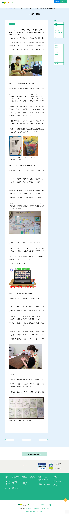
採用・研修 (57, 30)
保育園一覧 (37, 5)
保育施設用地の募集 (34, 454)
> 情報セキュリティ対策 (39, 496)
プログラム (14, 480)
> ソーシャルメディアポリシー (28, 496)
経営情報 (56, 23)
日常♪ (56, 27)
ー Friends (14, 486)
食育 (56, 34)
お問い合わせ (63, 1)
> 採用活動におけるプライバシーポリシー (52, 496)
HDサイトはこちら (46, 508)
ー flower (14, 484)
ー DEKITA (14, 483)
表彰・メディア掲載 (58, 32)
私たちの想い (19, 5)
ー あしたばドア (14, 482)
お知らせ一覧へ (26, 439)
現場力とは (16, 426)
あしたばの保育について (28, 5)
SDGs (56, 25)
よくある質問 (43, 5)
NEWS (14, 5)
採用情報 (57, 1)
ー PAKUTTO (14, 481)
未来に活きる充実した (15, 478)
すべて (56, 37)
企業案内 (49, 5)
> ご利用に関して (8, 496)
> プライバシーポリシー (17, 496)
